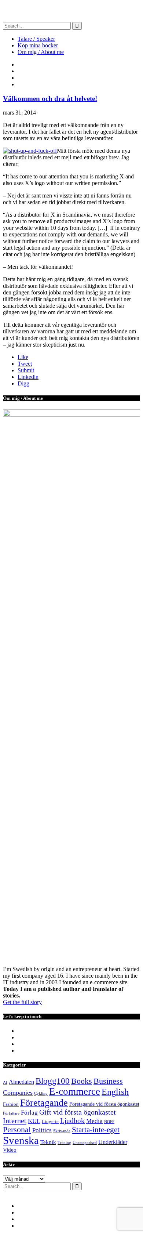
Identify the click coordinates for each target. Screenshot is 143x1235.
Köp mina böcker (38, 45)
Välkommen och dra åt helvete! (50, 98)
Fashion (11, 1104)
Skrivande (61, 1131)
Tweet (25, 364)
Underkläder (112, 1142)
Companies (18, 1092)
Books (81, 1081)
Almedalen (21, 1082)
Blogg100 (53, 1081)
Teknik (48, 1142)
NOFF (109, 1122)
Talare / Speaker (36, 39)
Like (23, 357)
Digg (23, 383)
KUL (34, 1121)
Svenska (21, 1140)
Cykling (41, 1093)
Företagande (44, 1102)
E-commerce (74, 1091)
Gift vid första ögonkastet (77, 1112)
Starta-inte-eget (96, 1129)
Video (9, 1150)
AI (5, 1082)
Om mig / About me (41, 52)
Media (94, 1121)
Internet (14, 1120)
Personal (17, 1129)
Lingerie (50, 1121)
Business (108, 1081)
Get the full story (22, 1002)
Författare (11, 1113)
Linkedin (28, 377)
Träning (64, 1143)
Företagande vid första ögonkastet (104, 1104)
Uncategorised (85, 1143)
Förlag (29, 1112)
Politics (42, 1130)
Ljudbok (72, 1120)
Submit (26, 370)
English (115, 1092)
